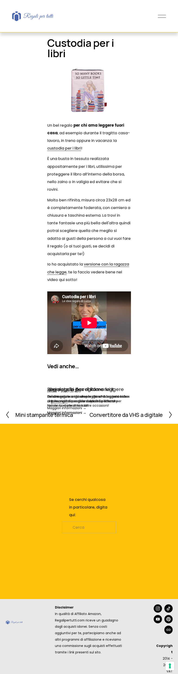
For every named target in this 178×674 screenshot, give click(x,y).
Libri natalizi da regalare (75, 389)
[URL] (168, 630)
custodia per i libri (64, 148)
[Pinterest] (168, 619)
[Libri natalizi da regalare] (89, 380)
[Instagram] (158, 608)
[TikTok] (168, 608)
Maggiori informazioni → (66, 412)
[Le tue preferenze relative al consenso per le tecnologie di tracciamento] (169, 666)
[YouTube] (158, 619)
